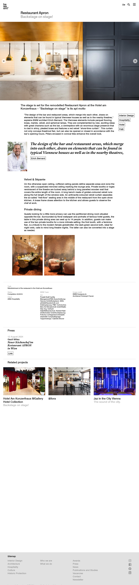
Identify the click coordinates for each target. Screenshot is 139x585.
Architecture (14, 564)
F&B (121, 129)
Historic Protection (17, 573)
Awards (76, 560)
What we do (46, 564)
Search (128, 4)
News (75, 567)
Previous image (4, 61)
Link (10, 353)
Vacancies (78, 573)
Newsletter (78, 579)
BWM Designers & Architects (5, 6)
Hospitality (124, 120)
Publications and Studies (85, 570)
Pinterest (129, 568)
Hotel (121, 124)
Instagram (129, 560)
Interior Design (126, 115)
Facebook (129, 564)
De (123, 4)
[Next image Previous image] (69, 61)
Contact (77, 576)
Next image (135, 61)
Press (75, 564)
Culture (11, 570)
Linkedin (129, 572)
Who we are (46, 560)
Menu (134, 4)
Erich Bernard (38, 158)
